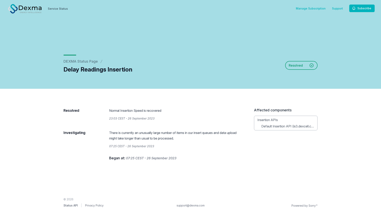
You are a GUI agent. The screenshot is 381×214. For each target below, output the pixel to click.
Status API (71, 205)
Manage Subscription (311, 8)
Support (337, 8)
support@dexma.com (191, 205)
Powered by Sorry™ (305, 205)
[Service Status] (24, 8)
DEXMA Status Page (81, 61)
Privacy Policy (94, 205)
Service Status (58, 8)
